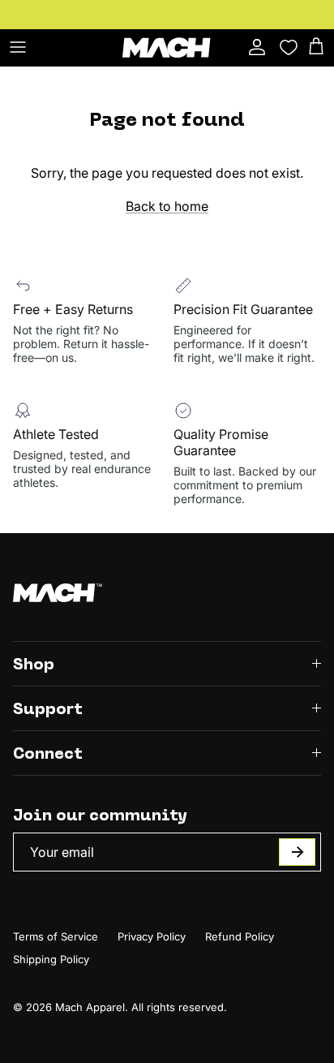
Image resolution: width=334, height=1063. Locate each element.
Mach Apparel (90, 1007)
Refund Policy (239, 936)
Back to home (167, 206)
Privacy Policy (152, 936)
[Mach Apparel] (167, 47)
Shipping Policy (51, 959)
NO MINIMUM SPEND (234, 21)
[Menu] (18, 47)
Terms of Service (55, 936)
